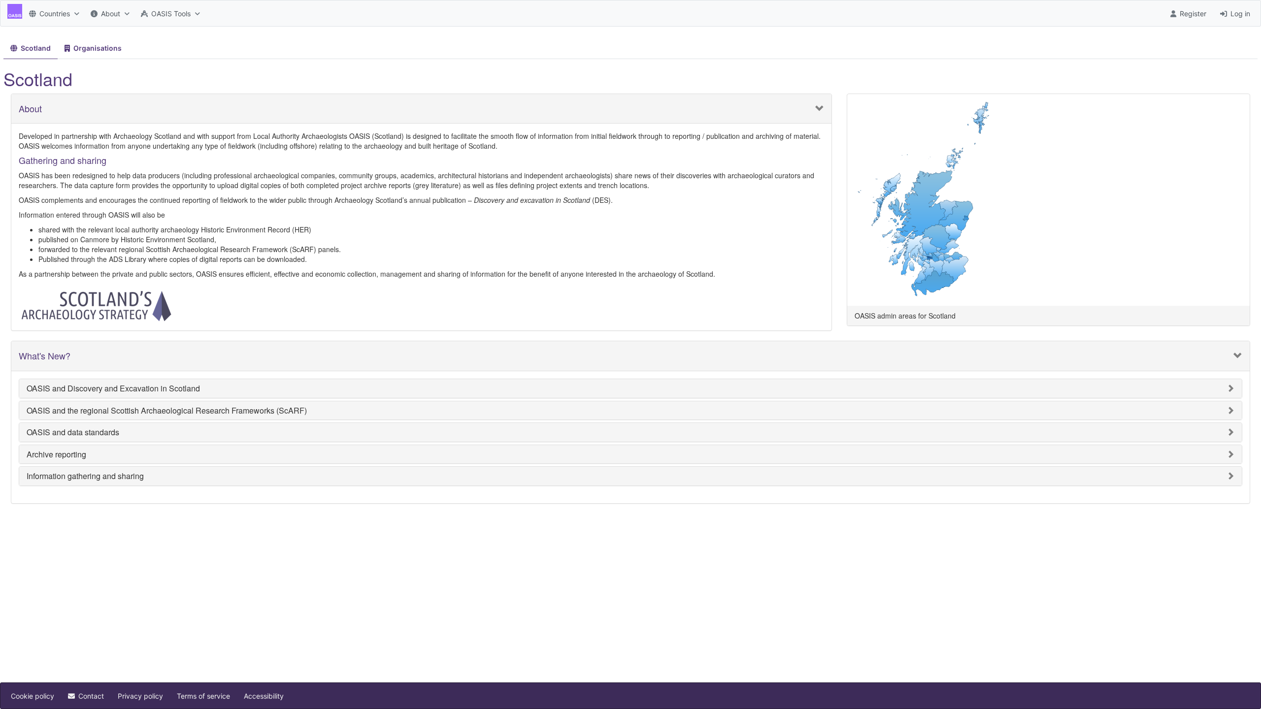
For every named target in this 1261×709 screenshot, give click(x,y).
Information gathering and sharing (85, 476)
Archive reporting (56, 454)
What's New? (44, 356)
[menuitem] (53, 13)
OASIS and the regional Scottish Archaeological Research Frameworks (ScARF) (167, 410)
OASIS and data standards (73, 432)
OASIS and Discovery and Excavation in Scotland (113, 388)
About (30, 109)
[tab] (30, 48)
